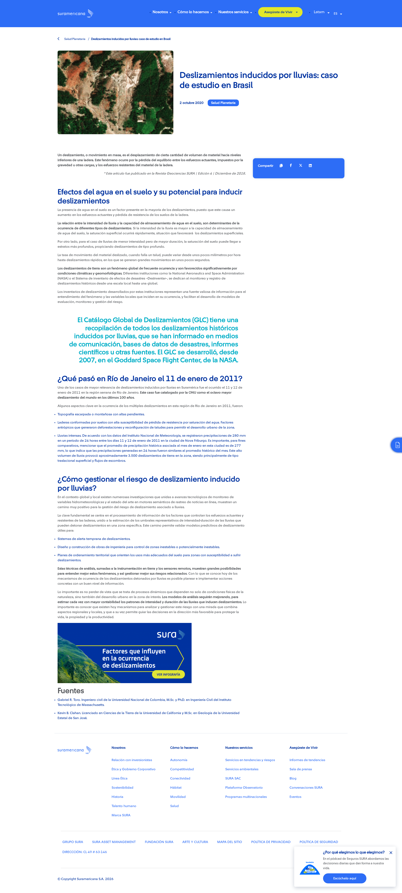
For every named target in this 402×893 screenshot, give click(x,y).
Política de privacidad (271, 842)
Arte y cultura (195, 842)
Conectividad (180, 778)
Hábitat (176, 787)
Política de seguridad (319, 842)
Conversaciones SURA (306, 787)
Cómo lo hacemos (193, 12)
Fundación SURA (159, 842)
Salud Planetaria (74, 39)
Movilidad (178, 797)
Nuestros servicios (233, 12)
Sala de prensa (301, 769)
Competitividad (182, 769)
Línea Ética (120, 778)
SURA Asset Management (114, 842)
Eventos (295, 797)
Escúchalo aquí (344, 878)
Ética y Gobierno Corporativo (134, 769)
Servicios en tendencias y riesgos (250, 760)
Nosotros (160, 12)
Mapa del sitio (229, 842)
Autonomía (178, 760)
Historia (117, 797)
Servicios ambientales (241, 769)
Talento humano (124, 806)
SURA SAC (233, 778)
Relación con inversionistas (132, 760)
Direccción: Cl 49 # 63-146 (84, 852)
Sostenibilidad (122, 787)
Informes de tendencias (307, 760)
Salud (174, 806)
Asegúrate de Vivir (278, 12)
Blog (293, 778)
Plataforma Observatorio (244, 787)
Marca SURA (121, 815)
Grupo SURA (72, 842)
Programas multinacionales (246, 797)
